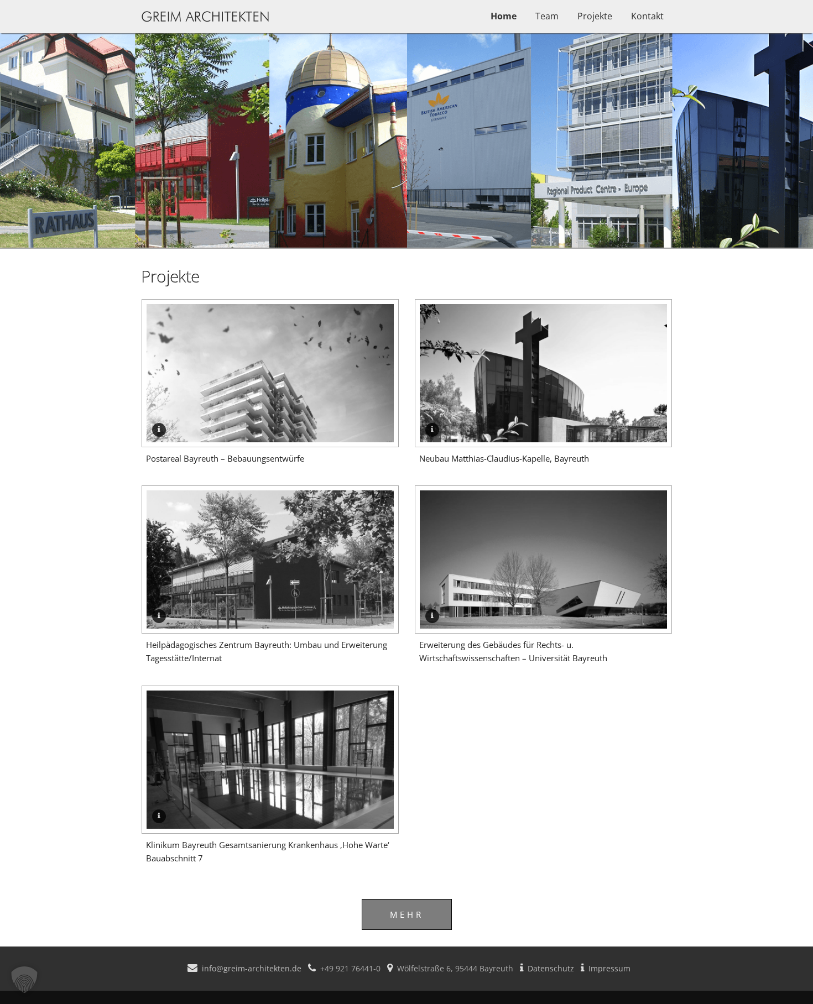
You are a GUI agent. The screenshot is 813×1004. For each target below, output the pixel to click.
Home (504, 16)
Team (547, 16)
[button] (24, 979)
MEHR (407, 914)
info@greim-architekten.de (251, 968)
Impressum (609, 968)
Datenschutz (551, 968)
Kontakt (647, 16)
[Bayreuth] (270, 439)
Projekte (594, 16)
